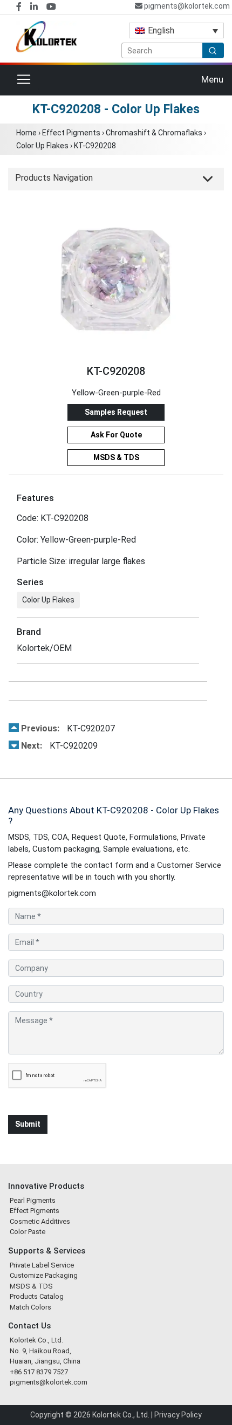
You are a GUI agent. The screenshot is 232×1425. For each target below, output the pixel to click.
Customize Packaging (44, 1275)
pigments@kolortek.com (186, 6)
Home (26, 132)
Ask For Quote (116, 434)
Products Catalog (37, 1296)
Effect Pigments (71, 132)
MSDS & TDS (116, 457)
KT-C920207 (68, 728)
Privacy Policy (178, 1414)
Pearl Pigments (33, 1200)
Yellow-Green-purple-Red (116, 393)
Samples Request (116, 412)
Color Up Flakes (42, 145)
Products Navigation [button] (54, 178)
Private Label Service (42, 1265)
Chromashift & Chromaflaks (154, 132)
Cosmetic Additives (40, 1221)
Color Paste (27, 1232)
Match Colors (30, 1307)
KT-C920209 (59, 746)
